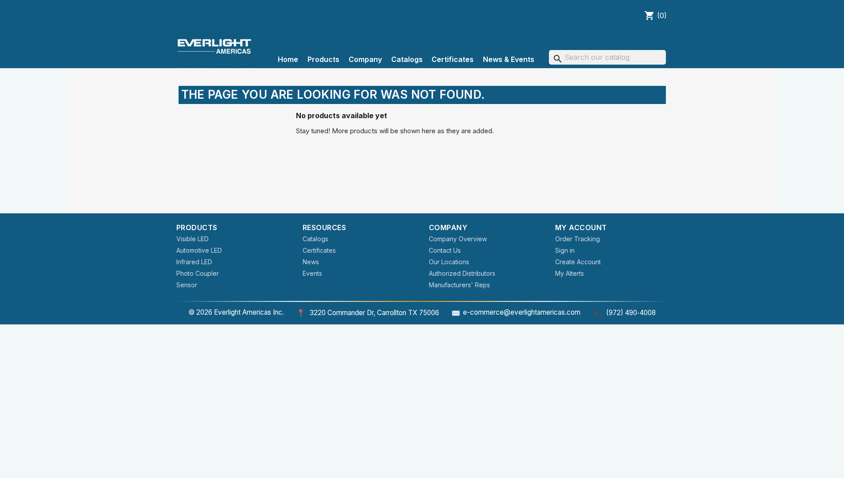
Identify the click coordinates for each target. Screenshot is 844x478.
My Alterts (569, 273)
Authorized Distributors (462, 273)
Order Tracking (577, 239)
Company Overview (458, 239)
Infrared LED (194, 262)
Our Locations (449, 262)
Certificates (453, 59)
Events (312, 273)
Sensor (186, 285)
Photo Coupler (197, 273)
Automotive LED (199, 250)
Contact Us (445, 250)
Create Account (578, 262)
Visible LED (192, 239)
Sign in (565, 250)
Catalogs (407, 59)
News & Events (508, 59)
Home (288, 59)
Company (365, 59)
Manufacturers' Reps (459, 285)
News (311, 262)
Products (323, 59)
